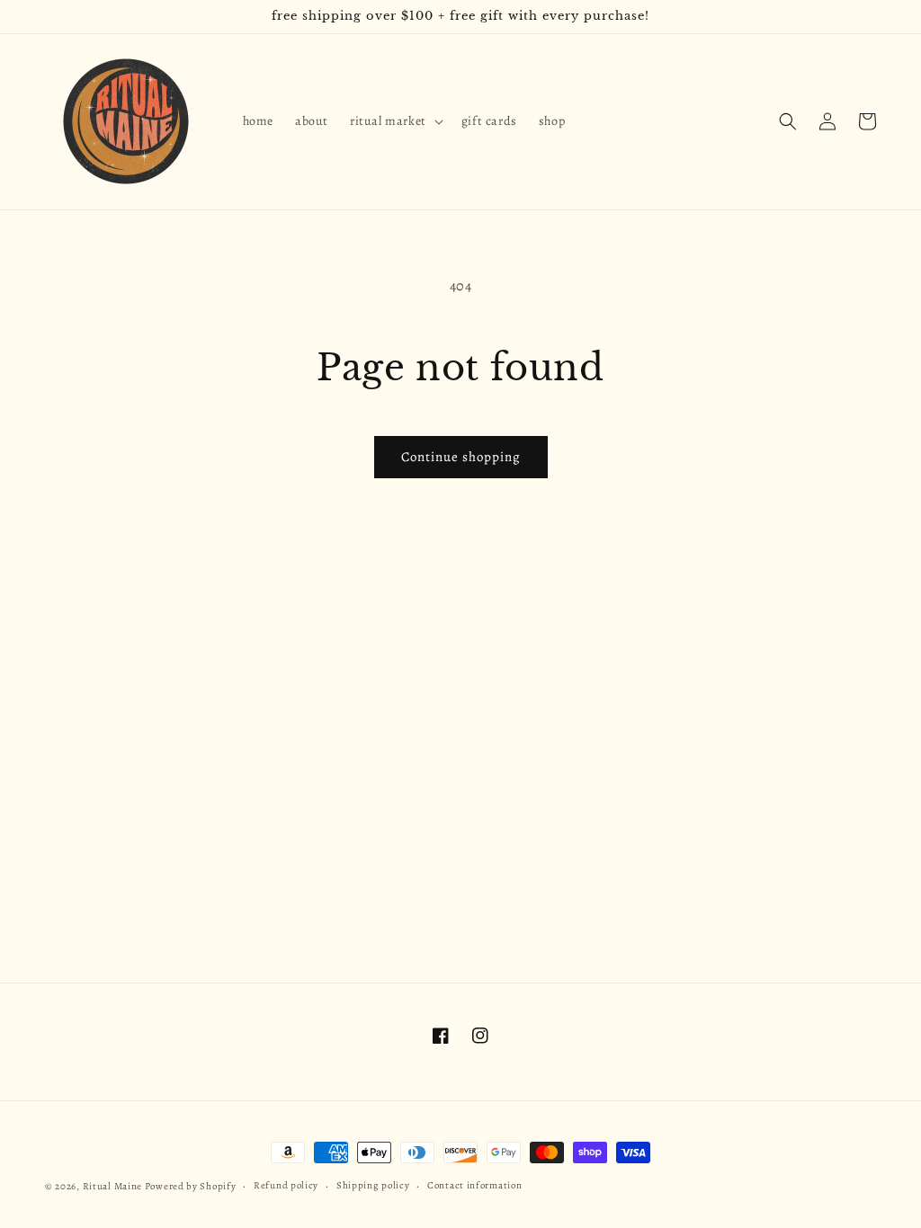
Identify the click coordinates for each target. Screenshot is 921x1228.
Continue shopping (461, 457)
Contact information (474, 1185)
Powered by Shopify (191, 1186)
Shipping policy (373, 1185)
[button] (395, 121)
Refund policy (286, 1185)
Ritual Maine (112, 1186)
